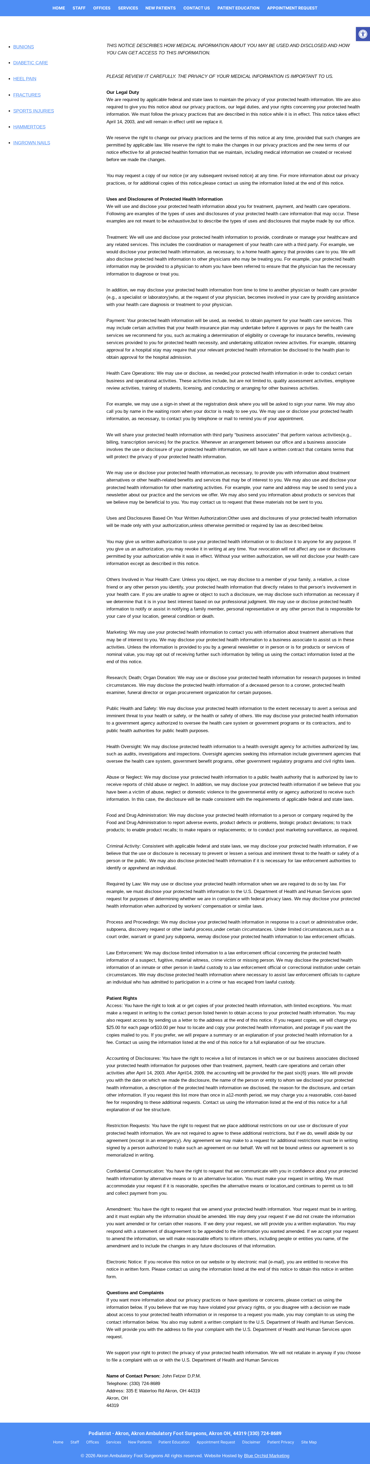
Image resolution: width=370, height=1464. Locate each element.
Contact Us (196, 8)
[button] (363, 34)
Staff (79, 8)
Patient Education (238, 8)
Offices (102, 8)
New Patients (160, 8)
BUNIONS (23, 46)
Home (59, 8)
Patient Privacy (280, 1442)
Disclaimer (251, 1442)
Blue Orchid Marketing (266, 1455)
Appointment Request (292, 8)
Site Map (309, 1442)
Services (128, 8)
